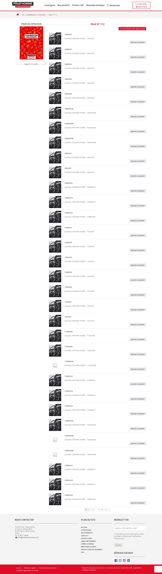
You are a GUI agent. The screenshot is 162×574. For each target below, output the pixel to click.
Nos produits (63, 5)
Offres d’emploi (87, 544)
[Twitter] (120, 561)
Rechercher (115, 5)
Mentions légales (88, 547)
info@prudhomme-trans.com (28, 537)
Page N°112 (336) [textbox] (34, 64)
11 (105, 510)
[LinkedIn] (128, 561)
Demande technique (95, 5)
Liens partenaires (88, 541)
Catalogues (49, 5)
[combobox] (31, 63)
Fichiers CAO (78, 5)
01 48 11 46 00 (22, 535)
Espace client (86, 538)
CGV (82, 552)
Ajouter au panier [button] (137, 42)
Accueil (84, 527)
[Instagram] (124, 561)
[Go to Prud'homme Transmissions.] (17, 15)
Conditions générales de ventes (27, 570)
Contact (85, 536)
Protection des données (91, 549)
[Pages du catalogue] (31, 42)
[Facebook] (116, 561)
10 (102, 510)
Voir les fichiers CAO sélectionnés (132, 29)
